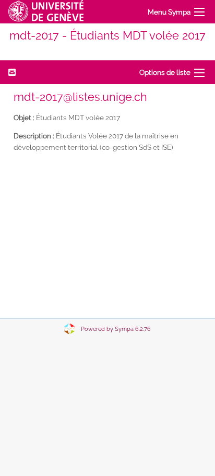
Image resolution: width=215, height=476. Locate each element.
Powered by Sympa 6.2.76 (116, 329)
